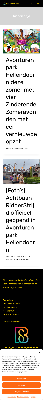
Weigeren (21, 385)
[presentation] (21, 41)
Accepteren (21, 379)
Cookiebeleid (12, 397)
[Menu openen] (37, 4)
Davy (11, 148)
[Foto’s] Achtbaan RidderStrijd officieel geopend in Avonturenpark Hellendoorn (21, 220)
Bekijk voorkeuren (21, 392)
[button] (39, 352)
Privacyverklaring (23, 397)
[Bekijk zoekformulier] (32, 3)
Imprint (33, 397)
